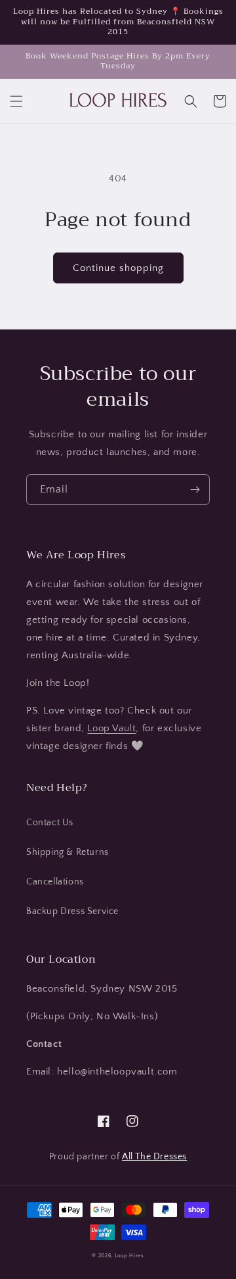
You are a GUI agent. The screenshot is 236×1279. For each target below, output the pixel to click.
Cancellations (55, 882)
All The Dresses (154, 1156)
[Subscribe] (194, 489)
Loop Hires (129, 1256)
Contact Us (49, 822)
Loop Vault (111, 728)
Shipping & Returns (67, 852)
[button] (16, 101)
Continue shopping (118, 268)
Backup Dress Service (72, 911)
